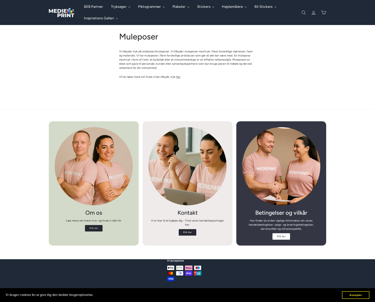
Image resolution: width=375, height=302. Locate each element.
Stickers (204, 6)
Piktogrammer (150, 6)
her (178, 77)
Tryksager (119, 6)
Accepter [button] (355, 295)
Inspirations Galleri (99, 18)
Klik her (93, 228)
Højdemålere (233, 6)
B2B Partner (93, 6)
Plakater (179, 6)
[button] (95, 295)
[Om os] (94, 166)
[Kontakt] (187, 166)
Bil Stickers (263, 6)
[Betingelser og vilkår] (281, 166)
